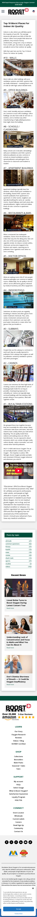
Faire (18, 769)
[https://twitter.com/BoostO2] (11, 842)
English (33, 11)
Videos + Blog (18, 741)
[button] (33, 888)
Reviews (18, 738)
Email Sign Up (18, 825)
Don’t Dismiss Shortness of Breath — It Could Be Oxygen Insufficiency (18, 679)
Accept (18, 909)
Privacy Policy (19, 913)
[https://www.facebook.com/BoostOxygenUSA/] (7, 842)
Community (18, 828)
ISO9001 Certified (18, 744)
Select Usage (18, 788)
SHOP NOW (18, 4)
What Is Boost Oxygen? (18, 791)
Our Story (19, 731)
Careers (18, 822)
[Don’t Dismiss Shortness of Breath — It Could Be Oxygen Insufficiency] (18, 664)
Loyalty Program (18, 797)
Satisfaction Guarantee (18, 794)
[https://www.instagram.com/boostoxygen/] (16, 842)
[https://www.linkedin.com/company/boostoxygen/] (21, 842)
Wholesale (18, 816)
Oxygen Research (19, 734)
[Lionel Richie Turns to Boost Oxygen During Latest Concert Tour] (18, 588)
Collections (18, 756)
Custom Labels (18, 819)
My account (18, 781)
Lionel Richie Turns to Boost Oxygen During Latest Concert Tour (17, 603)
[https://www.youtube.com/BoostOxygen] (25, 842)
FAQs (18, 785)
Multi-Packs (18, 763)
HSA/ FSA (18, 800)
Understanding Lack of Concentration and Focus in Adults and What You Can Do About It (18, 641)
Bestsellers (18, 760)
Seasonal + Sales (18, 766)
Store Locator (18, 813)
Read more (10, 608)
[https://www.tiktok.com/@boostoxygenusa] (30, 842)
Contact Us (18, 831)
